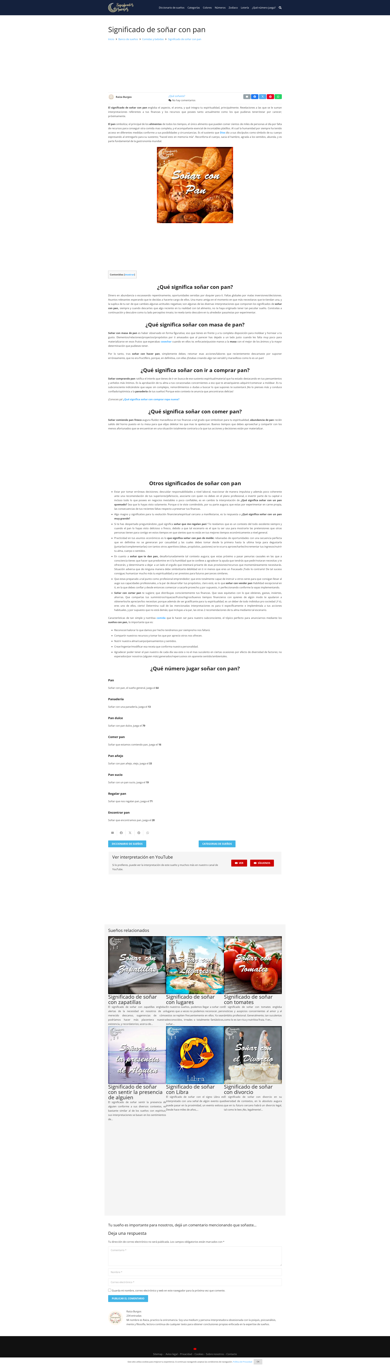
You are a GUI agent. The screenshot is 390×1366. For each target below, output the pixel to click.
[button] (280, 7)
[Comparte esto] (254, 96)
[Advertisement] (195, 66)
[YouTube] (195, 1349)
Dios (222, 132)
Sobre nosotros (215, 1354)
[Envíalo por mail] (247, 96)
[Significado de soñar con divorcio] (253, 1028)
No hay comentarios (183, 100)
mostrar (129, 274)
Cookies (199, 1354)
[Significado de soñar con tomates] (253, 938)
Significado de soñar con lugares (190, 999)
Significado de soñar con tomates (248, 999)
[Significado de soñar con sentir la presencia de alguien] (137, 1028)
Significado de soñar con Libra (190, 1089)
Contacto (231, 1354)
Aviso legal (172, 1354)
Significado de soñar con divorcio (248, 1089)
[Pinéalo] (270, 96)
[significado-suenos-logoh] (121, 7)
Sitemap (158, 1354)
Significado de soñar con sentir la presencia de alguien (135, 1092)
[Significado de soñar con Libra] (195, 1028)
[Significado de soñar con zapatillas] (137, 938)
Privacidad (186, 1354)
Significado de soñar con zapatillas (132, 999)
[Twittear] (262, 96)
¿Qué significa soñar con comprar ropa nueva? (151, 399)
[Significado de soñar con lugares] (195, 938)
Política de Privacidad (242, 1361)
